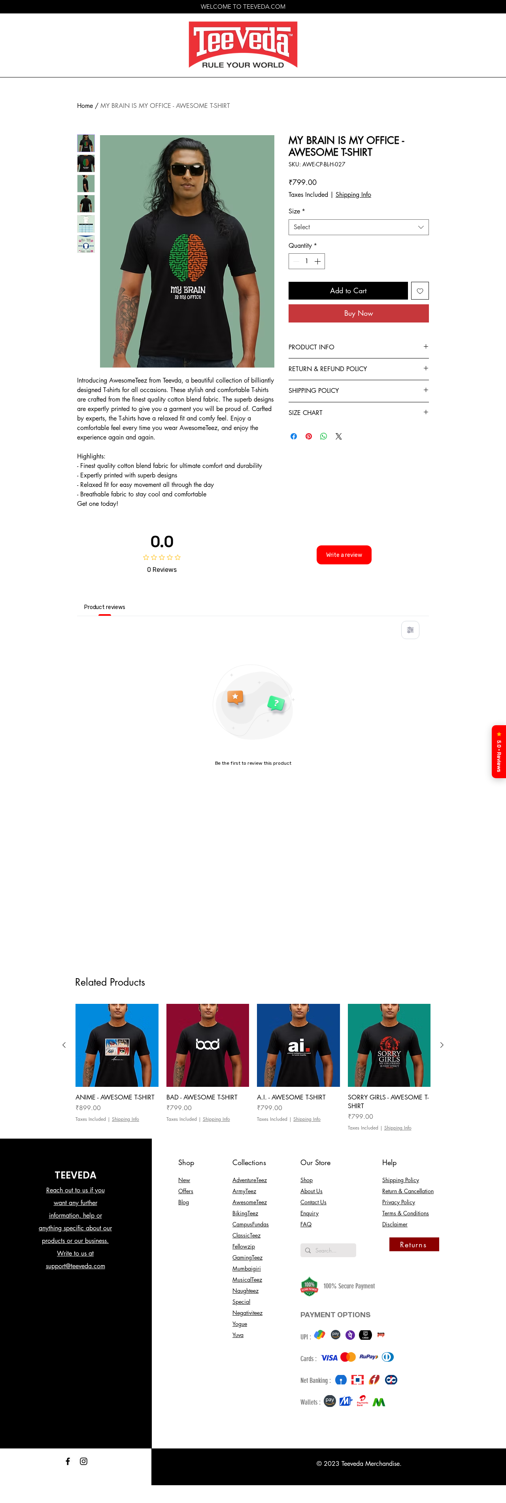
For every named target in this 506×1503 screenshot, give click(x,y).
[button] (484, 22)
